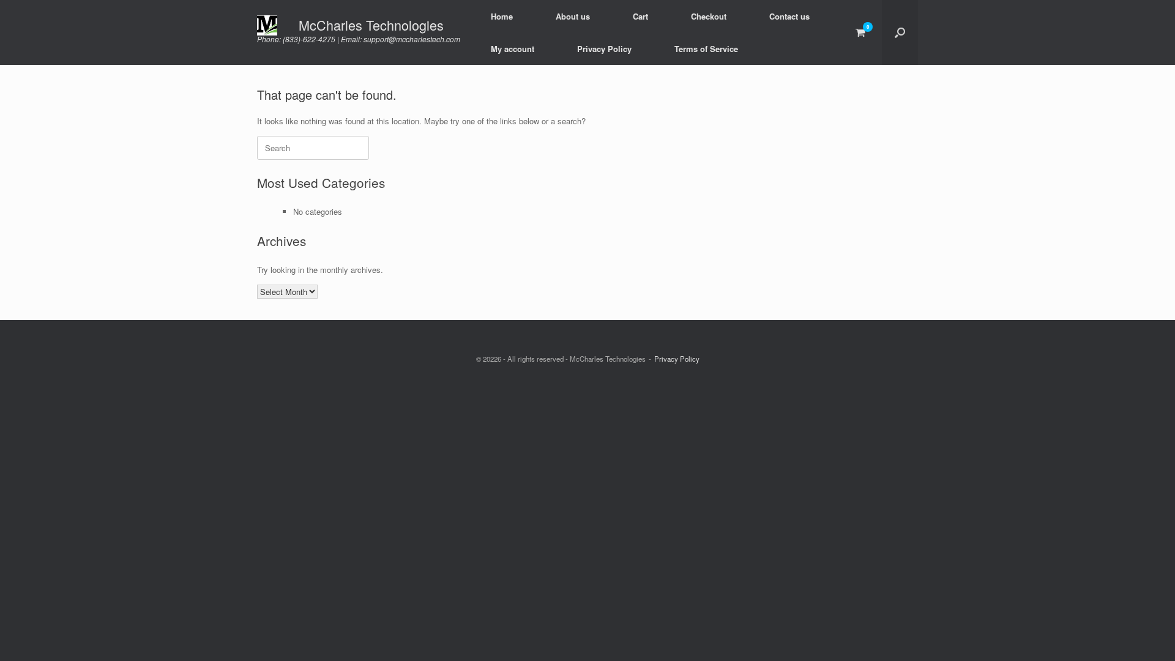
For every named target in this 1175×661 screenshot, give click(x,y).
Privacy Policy (604, 48)
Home (502, 16)
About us (573, 16)
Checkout (708, 16)
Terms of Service (706, 48)
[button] (900, 32)
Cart (640, 16)
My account (512, 48)
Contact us (789, 16)
